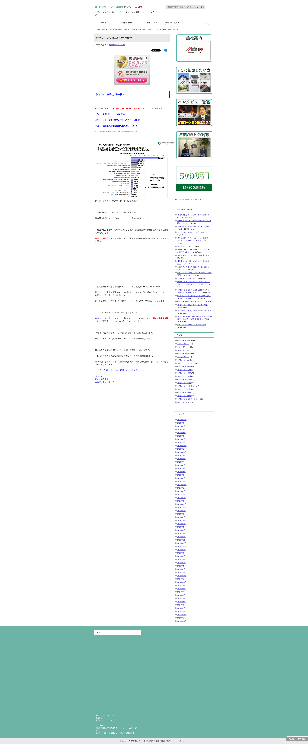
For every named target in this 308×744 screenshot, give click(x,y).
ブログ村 (99, 376)
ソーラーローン (183, 357)
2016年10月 (181, 507)
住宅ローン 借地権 (184, 370)
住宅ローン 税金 (184, 383)
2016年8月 (181, 514)
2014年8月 (181, 589)
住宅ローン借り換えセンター (107, 318)
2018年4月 (181, 472)
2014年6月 (181, 595)
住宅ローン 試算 (184, 389)
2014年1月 (181, 611)
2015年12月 (181, 540)
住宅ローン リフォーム (186, 363)
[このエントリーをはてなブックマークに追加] (165, 50)
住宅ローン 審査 (184, 373)
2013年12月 (181, 615)
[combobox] (187, 23)
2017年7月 (181, 494)
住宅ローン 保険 (117, 45)
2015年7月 (181, 556)
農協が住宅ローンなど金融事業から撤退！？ (194, 311)
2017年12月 (181, 485)
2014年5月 (181, 598)
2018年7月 (181, 462)
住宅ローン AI (183, 360)
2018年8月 (181, 459)
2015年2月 (181, 569)
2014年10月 (181, 582)
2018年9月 (181, 455)
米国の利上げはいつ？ (185, 278)
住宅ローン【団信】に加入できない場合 (192, 305)
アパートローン (183, 344)
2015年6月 (181, 559)
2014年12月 (181, 576)
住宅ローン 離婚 (184, 396)
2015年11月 (181, 543)
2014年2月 (181, 608)
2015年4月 (181, 566)
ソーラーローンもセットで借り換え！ (191, 232)
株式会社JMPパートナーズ (106, 720)
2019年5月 (181, 429)
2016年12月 (181, 504)
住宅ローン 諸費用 (184, 392)
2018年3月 (181, 475)
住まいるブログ (102, 379)
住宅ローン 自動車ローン (187, 386)
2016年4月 (181, 527)
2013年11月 (181, 618)
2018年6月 (181, 465)
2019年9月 (181, 423)
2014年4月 (181, 602)
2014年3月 (181, 605)
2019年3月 (181, 436)
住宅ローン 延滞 (184, 376)
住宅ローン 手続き (184, 379)
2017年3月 (181, 501)
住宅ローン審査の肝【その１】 (189, 302)
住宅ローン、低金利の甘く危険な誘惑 (191, 325)
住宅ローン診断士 (184, 353)
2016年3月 (181, 530)
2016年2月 (181, 533)
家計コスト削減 (183, 402)
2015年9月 (181, 550)
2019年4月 (181, 433)
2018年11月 (181, 449)
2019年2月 (181, 439)
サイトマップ (152, 23)
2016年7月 (181, 517)
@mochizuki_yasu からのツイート (188, 199)
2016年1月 (181, 537)
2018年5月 (181, 468)
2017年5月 (181, 498)
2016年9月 (181, 511)
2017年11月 (181, 488)
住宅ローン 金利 (184, 340)
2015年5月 (181, 563)
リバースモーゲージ (184, 350)
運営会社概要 (127, 23)
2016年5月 (181, 524)
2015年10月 (181, 546)
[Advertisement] (132, 268)
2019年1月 (181, 442)
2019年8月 (181, 426)
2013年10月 (181, 621)
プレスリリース (183, 347)
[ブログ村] (95, 376)
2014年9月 (181, 585)
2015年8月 (181, 553)
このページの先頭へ (298, 739)
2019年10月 (181, 420)
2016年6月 (181, 520)
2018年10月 (181, 452)
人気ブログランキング (104, 382)
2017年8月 (181, 491)
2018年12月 (181, 446)
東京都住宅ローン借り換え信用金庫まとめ (193, 255)
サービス (104, 23)
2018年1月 (181, 481)
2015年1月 (181, 572)
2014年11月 (181, 579)
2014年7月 (181, 592)
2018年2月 (181, 478)
